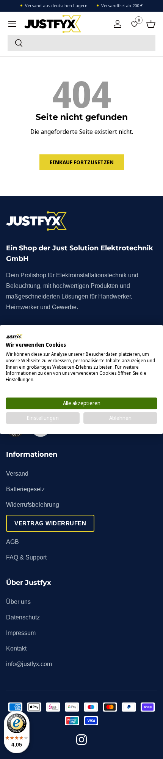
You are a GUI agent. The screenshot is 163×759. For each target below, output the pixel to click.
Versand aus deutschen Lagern (56, 5)
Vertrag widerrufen (50, 523)
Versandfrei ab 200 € (122, 5)
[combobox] (81, 43)
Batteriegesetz (25, 489)
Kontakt (16, 648)
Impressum (21, 633)
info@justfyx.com (29, 664)
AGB (12, 542)
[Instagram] (81, 741)
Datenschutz (23, 617)
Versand (17, 473)
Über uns (18, 602)
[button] (151, 24)
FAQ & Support (26, 557)
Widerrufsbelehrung (32, 504)
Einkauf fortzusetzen (82, 162)
